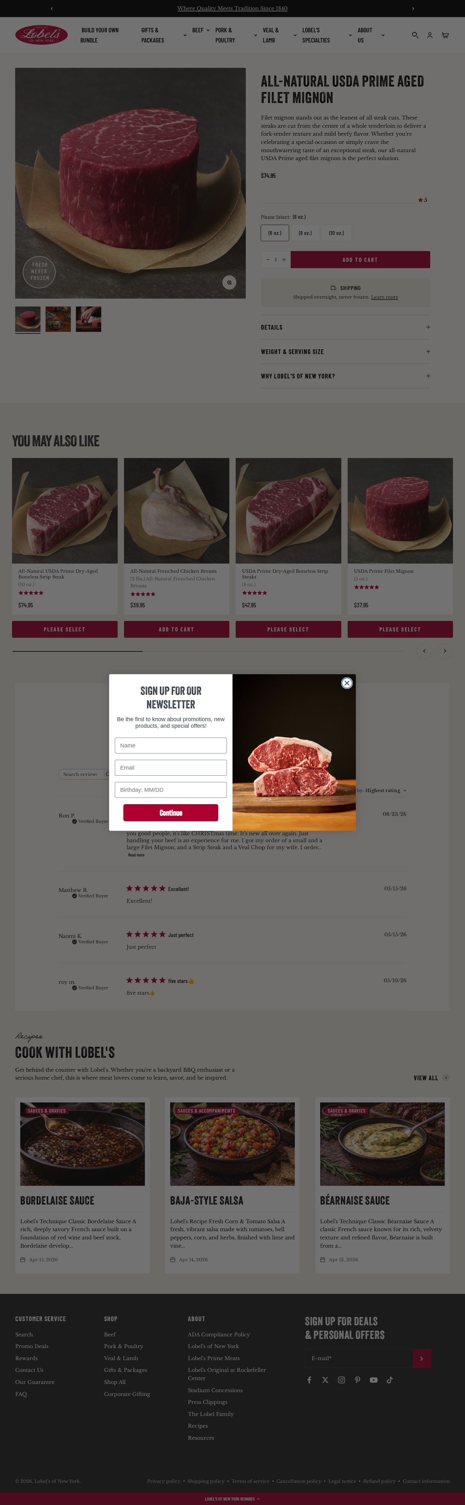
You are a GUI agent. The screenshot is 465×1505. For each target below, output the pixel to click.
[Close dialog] (347, 683)
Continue (171, 812)
